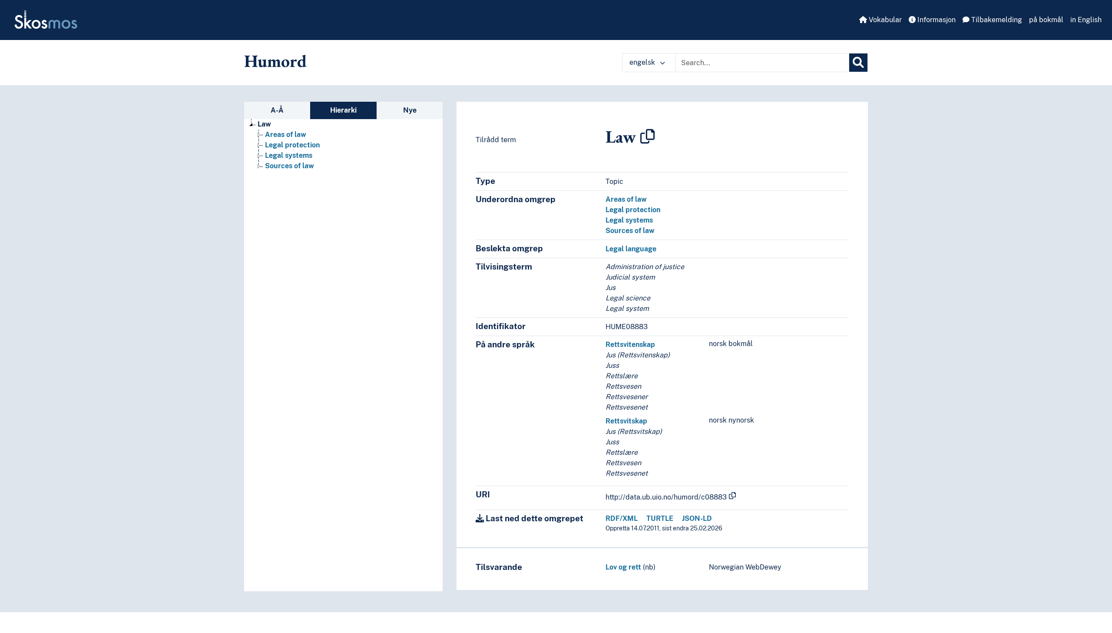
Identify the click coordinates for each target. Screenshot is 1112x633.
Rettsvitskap (626, 421)
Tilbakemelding (996, 20)
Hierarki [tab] (343, 110)
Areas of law (285, 134)
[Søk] (858, 62)
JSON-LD (697, 518)
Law (264, 124)
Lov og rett (623, 567)
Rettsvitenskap (630, 344)
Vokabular (884, 20)
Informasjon (936, 20)
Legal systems (288, 155)
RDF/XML (622, 518)
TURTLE (659, 518)
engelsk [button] (643, 62)
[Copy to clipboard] (647, 136)
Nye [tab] (410, 110)
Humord (275, 61)
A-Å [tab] (277, 110)
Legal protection (292, 145)
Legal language (631, 249)
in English (1086, 20)
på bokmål (1046, 20)
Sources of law (289, 166)
